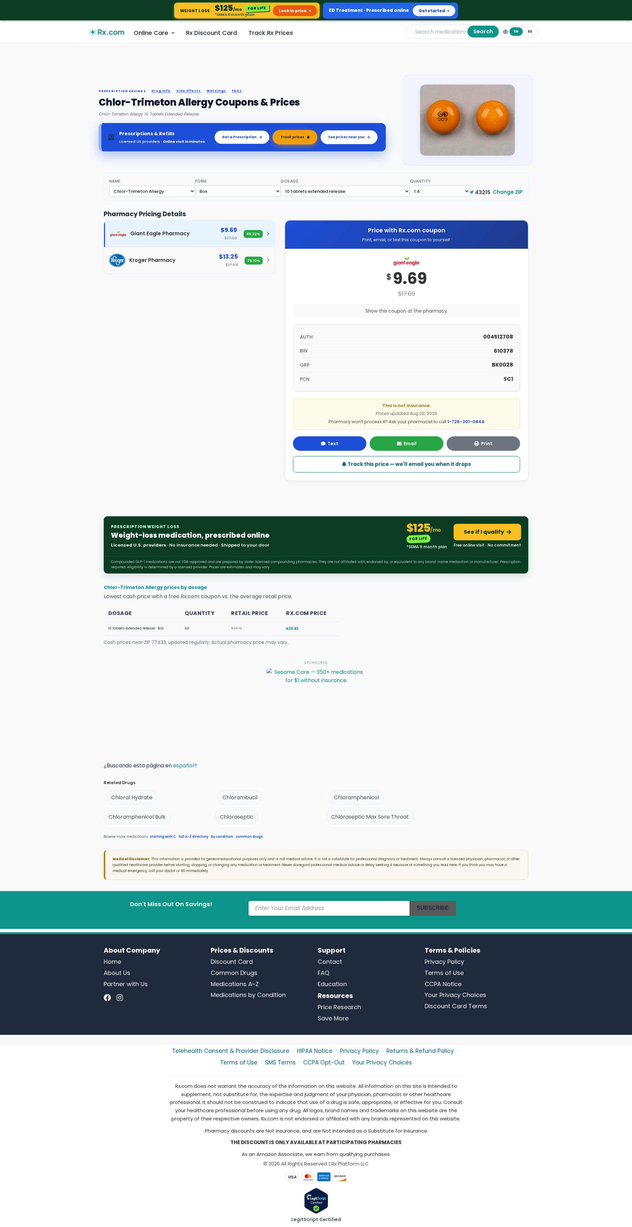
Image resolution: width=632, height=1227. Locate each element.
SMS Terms (280, 1062)
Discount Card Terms (456, 1006)
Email (410, 443)
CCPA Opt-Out (324, 1062)
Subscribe (433, 908)
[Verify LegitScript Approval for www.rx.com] (316, 1200)
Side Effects (188, 90)
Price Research (339, 1007)
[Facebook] (107, 998)
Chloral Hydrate (131, 797)
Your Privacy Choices (455, 995)
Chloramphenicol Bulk (137, 817)
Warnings (216, 90)
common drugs (249, 836)
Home (112, 962)
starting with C (163, 836)
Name (114, 181)
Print (486, 443)
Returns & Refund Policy (420, 1051)
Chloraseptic (236, 817)
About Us (117, 973)
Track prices (292, 137)
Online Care (151, 33)
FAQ (323, 973)
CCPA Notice (443, 984)
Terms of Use (444, 973)
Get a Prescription (239, 137)
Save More (333, 1018)
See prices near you (346, 137)
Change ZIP (508, 192)
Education (332, 984)
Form (201, 181)
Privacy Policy (444, 962)
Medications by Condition (248, 995)
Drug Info (161, 90)
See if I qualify (484, 532)
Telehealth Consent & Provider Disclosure (230, 1051)
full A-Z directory (193, 836)
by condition (222, 836)
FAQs (237, 90)
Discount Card (232, 962)
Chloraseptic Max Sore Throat (370, 817)
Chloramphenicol (356, 797)
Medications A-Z (235, 984)
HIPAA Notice (314, 1051)
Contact (330, 962)
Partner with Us (126, 984)
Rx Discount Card (211, 33)
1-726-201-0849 (466, 422)
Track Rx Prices (271, 33)
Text (333, 443)
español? (185, 765)
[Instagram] (120, 998)
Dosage (289, 181)
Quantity (420, 181)
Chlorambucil (240, 797)
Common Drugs (234, 973)
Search (483, 31)
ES (530, 31)
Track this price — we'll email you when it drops (409, 464)
